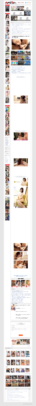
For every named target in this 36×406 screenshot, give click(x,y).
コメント (18, 38)
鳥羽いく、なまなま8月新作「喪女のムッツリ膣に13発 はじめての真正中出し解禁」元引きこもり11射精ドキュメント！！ (16, 396)
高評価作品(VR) (6, 142)
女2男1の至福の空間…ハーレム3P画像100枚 (16, 71)
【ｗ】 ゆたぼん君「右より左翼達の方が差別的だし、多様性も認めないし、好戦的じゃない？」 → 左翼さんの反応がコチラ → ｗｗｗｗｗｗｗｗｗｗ (21, 31)
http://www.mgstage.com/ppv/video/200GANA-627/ (20, 131)
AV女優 (16, 38)
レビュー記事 (6, 141)
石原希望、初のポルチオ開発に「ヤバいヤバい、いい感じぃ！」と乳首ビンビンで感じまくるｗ (21, 29)
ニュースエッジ (6, 159)
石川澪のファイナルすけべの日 (9, 393)
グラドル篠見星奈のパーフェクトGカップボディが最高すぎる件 (18, 70)
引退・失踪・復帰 (6, 145)
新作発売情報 (6, 143)
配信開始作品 (6, 140)
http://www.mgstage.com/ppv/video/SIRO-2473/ (20, 77)
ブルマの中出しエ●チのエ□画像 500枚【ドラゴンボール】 (17, 290)
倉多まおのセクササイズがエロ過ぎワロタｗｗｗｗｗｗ (21, 311)
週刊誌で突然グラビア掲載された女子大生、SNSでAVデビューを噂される (12, 394)
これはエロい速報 (6, 162)
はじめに (6, 138)
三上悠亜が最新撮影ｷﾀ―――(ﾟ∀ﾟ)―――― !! (20, 308)
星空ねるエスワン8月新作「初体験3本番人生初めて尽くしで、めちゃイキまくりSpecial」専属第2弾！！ (15, 392)
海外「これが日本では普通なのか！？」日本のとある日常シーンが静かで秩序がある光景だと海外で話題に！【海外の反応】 (21, 28)
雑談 (5, 139)
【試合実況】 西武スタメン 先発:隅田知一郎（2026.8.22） (17, 32)
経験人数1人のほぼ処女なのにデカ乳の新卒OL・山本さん (17, 69)
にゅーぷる (6, 157)
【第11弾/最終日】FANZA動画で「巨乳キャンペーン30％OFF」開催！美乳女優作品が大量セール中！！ (15, 395)
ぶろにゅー (6, 158)
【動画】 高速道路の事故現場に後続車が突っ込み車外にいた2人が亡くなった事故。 (20, 291)
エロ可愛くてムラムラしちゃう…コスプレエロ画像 (16, 33)
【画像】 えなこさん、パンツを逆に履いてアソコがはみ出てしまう (18, 30)
